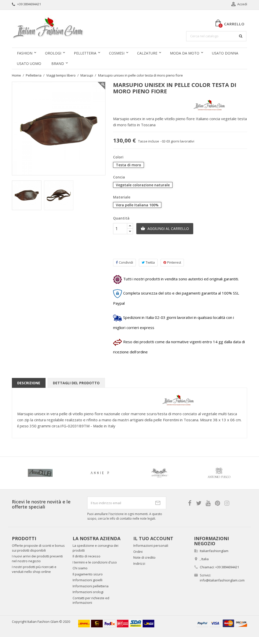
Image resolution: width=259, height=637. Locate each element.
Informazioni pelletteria (91, 586)
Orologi (53, 53)
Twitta (150, 262)
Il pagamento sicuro (88, 574)
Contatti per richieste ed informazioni (91, 600)
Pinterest (174, 262)
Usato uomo (29, 63)
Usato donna (225, 53)
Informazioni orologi (88, 592)
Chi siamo (80, 568)
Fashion (24, 53)
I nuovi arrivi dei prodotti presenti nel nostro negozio (37, 558)
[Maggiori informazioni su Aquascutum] (201, 473)
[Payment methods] (222, 622)
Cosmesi (116, 53)
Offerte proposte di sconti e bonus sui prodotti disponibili (38, 548)
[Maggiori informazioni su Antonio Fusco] (82, 473)
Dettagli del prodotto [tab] (76, 382)
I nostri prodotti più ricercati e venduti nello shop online (34, 569)
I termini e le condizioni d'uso (95, 562)
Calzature (147, 53)
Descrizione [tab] (28, 382)
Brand (57, 63)
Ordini (138, 551)
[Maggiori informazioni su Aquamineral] (141, 473)
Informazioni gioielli (87, 580)
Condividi (126, 262)
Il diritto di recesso (86, 556)
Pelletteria (85, 53)
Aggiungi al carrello (165, 228)
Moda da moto (184, 53)
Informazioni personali (150, 545)
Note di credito (144, 557)
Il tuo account (153, 538)
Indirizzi (139, 563)
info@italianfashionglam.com (222, 580)
